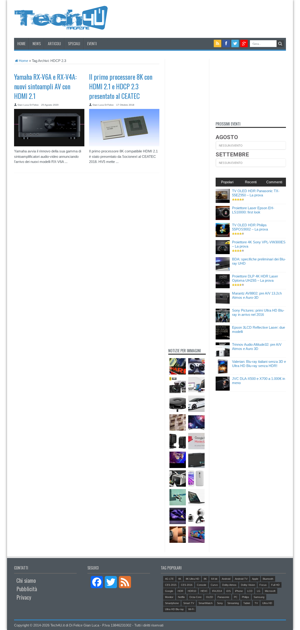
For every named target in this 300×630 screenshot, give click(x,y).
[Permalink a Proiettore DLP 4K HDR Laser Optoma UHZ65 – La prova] (223, 287)
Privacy (23, 597)
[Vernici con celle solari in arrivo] (177, 422)
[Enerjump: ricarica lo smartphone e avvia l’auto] (196, 460)
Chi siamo (26, 580)
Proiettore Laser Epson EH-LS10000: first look (253, 210)
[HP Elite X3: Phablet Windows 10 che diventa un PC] (196, 385)
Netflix (181, 597)
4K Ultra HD (192, 578)
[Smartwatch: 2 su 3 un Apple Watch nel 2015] (177, 478)
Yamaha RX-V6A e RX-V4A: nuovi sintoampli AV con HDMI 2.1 (45, 86)
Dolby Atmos (229, 584)
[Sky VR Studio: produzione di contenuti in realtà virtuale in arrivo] (196, 366)
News (37, 44)
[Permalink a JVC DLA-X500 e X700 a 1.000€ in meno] (223, 389)
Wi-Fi (191, 609)
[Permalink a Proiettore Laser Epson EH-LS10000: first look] (223, 219)
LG (258, 591)
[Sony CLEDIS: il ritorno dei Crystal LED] (177, 460)
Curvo (214, 584)
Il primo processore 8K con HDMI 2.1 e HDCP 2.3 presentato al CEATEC (120, 86)
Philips (245, 597)
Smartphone (172, 603)
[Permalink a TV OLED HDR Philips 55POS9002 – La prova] (223, 236)
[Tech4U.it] (61, 26)
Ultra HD (267, 603)
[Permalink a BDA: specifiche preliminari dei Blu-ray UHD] (223, 270)
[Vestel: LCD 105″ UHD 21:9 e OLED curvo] (196, 534)
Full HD (275, 584)
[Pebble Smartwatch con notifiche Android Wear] (177, 534)
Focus (263, 584)
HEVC (204, 591)
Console (201, 584)
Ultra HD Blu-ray (174, 609)
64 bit (214, 578)
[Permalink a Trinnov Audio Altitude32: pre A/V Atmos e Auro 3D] (223, 355)
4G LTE (169, 578)
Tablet (246, 603)
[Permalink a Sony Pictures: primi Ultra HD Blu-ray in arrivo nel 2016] (223, 321)
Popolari (227, 182)
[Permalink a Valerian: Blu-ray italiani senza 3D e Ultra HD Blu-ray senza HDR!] (223, 372)
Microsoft (270, 591)
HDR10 (192, 591)
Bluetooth (268, 578)
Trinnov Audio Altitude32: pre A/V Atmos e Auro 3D (256, 346)
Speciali (74, 44)
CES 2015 (170, 584)
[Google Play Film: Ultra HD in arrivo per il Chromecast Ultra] (196, 441)
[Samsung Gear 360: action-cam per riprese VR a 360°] (196, 516)
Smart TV (188, 603)
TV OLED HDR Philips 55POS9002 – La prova (250, 227)
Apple (255, 578)
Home (21, 44)
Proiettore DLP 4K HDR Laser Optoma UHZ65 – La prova (255, 278)
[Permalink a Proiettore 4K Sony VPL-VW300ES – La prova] (223, 253)
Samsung (259, 597)
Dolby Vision (248, 584)
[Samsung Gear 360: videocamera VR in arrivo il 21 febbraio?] (177, 404)
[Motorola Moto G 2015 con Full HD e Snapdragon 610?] (196, 478)
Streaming (233, 603)
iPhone (239, 591)
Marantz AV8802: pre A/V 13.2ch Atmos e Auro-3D (257, 295)
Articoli (54, 44)
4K (179, 578)
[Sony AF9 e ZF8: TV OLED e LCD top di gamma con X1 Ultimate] (177, 516)
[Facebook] (226, 43)
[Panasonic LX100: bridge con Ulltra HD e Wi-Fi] (177, 385)
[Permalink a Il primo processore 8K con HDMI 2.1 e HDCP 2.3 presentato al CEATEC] (124, 145)
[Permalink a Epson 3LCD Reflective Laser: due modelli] (223, 338)
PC (235, 597)
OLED (209, 597)
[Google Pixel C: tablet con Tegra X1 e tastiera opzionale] (196, 497)
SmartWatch (206, 603)
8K (205, 578)
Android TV (241, 578)
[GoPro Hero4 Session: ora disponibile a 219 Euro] (177, 441)
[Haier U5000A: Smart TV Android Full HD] (196, 422)
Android (226, 578)
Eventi (92, 44)
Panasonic (223, 597)
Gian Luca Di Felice (28, 105)
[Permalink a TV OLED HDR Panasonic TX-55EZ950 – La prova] (223, 202)
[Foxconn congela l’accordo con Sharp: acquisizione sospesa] (177, 366)
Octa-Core (195, 597)
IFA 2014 (217, 591)
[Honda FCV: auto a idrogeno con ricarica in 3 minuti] (196, 404)
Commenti (274, 182)
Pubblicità (26, 588)
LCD (249, 591)
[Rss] (217, 43)
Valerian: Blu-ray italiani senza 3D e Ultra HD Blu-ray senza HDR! (259, 364)
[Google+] (244, 43)
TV (256, 603)
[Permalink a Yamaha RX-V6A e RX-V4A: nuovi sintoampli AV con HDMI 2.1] (49, 145)
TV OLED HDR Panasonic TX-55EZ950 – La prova (255, 193)
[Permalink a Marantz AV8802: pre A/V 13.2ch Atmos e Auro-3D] (223, 304)
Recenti (251, 182)
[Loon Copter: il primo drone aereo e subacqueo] (177, 497)
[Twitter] (235, 43)
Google (169, 591)
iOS (228, 591)
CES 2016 (186, 584)
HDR (180, 591)
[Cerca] (280, 43)
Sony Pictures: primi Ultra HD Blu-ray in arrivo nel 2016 (258, 312)
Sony (220, 603)
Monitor (169, 597)
